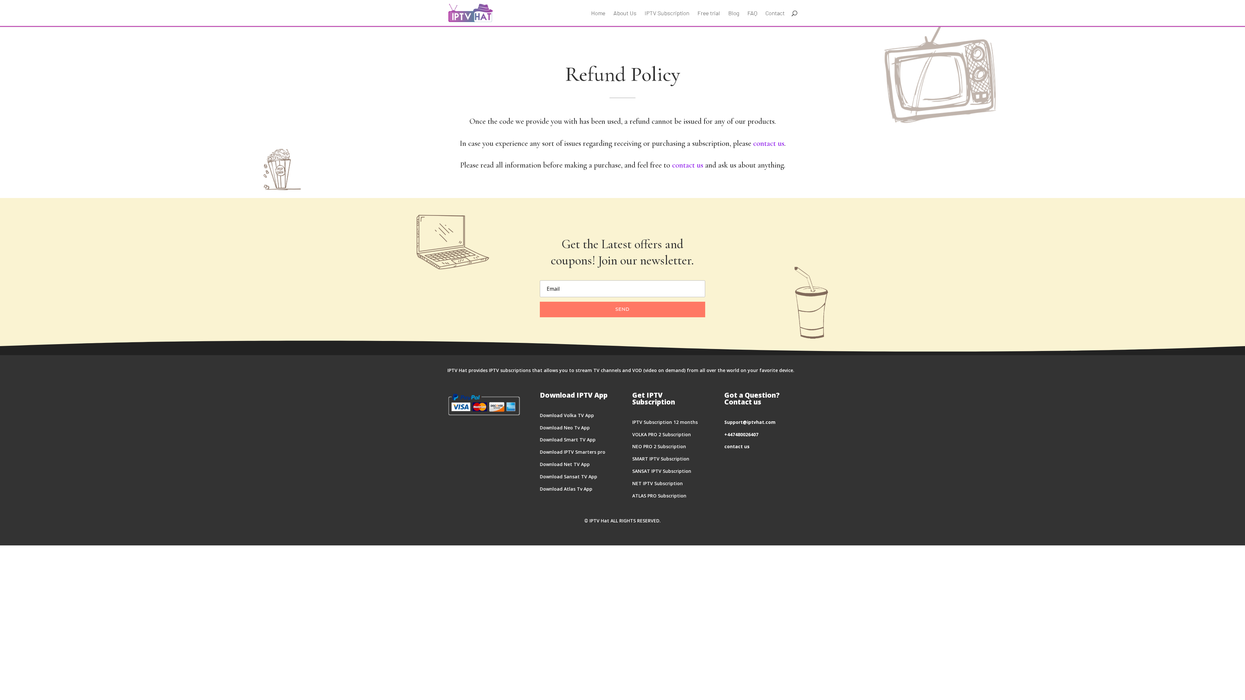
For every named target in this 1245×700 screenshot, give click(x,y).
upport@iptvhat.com (751, 422)
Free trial (708, 14)
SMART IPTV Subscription (660, 459)
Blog (733, 14)
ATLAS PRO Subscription (659, 496)
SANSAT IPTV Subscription (661, 471)
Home (598, 14)
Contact (775, 14)
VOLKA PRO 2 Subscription (661, 434)
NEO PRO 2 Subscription (659, 446)
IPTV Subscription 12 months (665, 422)
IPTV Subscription (667, 14)
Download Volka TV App (567, 415)
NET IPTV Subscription (657, 483)
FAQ (752, 14)
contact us (768, 143)
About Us (624, 14)
